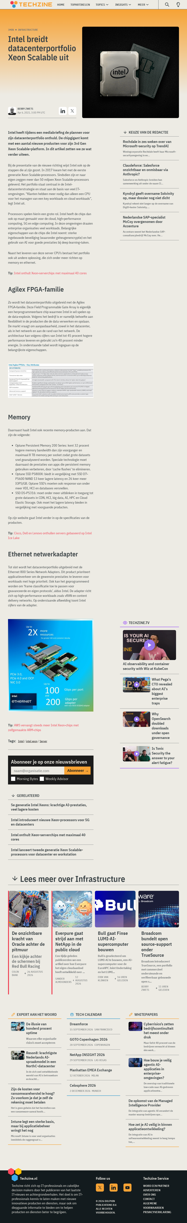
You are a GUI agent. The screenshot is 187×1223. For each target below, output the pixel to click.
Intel (21, 741)
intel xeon (31, 741)
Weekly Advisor (56, 778)
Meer (141, 4)
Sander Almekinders (63, 980)
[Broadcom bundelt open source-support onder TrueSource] (158, 909)
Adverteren (151, 1190)
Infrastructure (28, 29)
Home (61, 4)
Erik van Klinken (103, 978)
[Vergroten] (89, 374)
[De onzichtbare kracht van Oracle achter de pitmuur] (29, 909)
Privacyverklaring (157, 1212)
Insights (121, 4)
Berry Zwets (145, 988)
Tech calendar (89, 1014)
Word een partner (156, 1186)
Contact (149, 1199)
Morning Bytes (27, 778)
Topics (100, 4)
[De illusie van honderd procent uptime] (18, 1033)
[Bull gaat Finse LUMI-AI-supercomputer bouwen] (115, 909)
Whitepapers (146, 1014)
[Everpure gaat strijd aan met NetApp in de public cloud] (72, 909)
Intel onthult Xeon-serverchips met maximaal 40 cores (50, 273)
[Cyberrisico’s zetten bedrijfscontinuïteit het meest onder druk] (135, 1037)
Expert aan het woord (37, 1014)
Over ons (149, 1194)
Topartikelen (80, 4)
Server (43, 741)
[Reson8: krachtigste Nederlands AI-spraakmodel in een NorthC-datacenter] (18, 1066)
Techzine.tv (139, 622)
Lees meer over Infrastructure (72, 878)
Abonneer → (78, 771)
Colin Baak (15, 973)
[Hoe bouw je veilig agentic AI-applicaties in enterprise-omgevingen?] (135, 1075)
